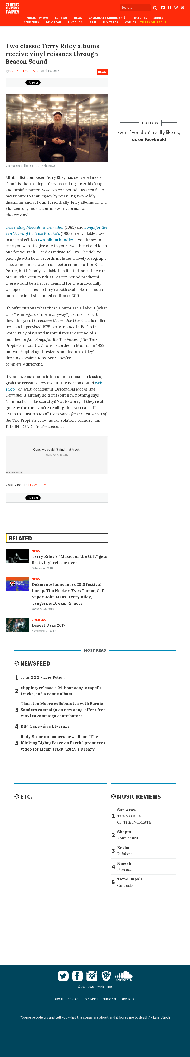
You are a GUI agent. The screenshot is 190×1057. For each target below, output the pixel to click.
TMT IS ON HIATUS (153, 22)
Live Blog (75, 22)
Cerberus (31, 22)
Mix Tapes (110, 22)
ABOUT (59, 999)
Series (158, 18)
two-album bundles (56, 239)
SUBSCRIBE (110, 999)
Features (140, 18)
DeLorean (53, 22)
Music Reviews (38, 18)
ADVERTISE (129, 999)
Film (93, 22)
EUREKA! (61, 18)
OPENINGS (91, 999)
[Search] (155, 8)
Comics (130, 22)
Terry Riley (37, 484)
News (78, 18)
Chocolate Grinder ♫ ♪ (107, 18)
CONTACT (74, 999)
